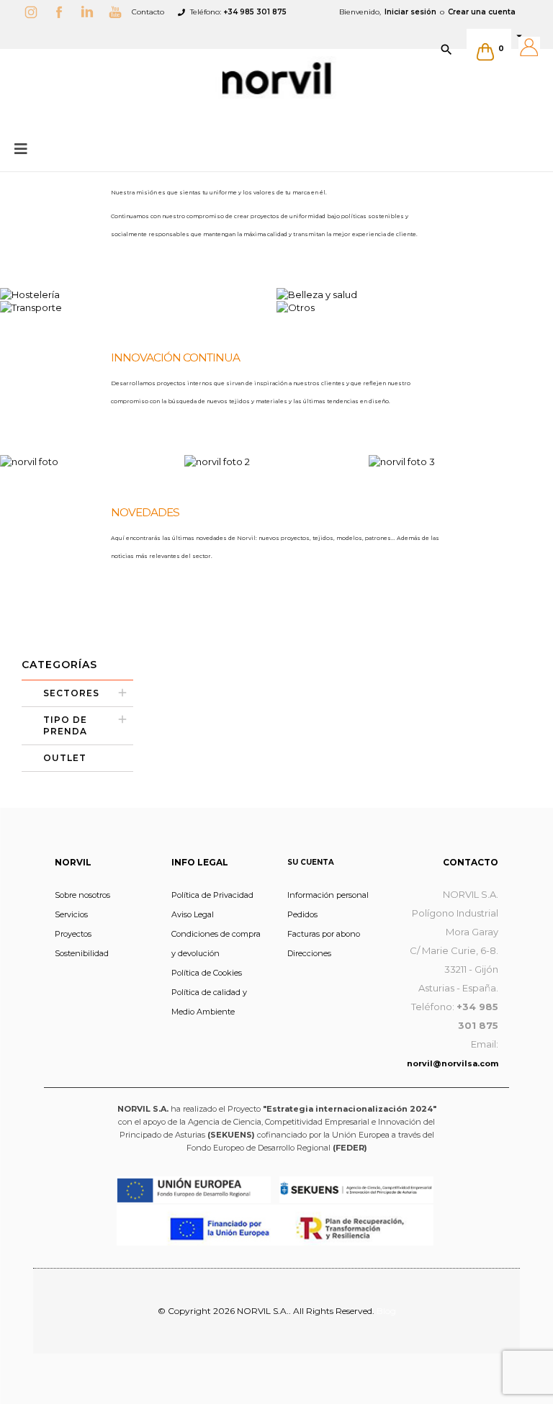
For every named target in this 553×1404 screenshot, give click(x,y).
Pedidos (302, 914)
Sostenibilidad (82, 953)
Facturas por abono (323, 934)
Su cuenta (310, 862)
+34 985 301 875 (255, 12)
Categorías (59, 664)
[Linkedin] (91, 12)
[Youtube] (119, 12)
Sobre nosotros (82, 895)
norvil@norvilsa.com (452, 1063)
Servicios (71, 914)
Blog (386, 1310)
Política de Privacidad (212, 895)
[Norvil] (276, 78)
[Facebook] (63, 12)
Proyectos (73, 934)
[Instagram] (35, 12)
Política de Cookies (206, 973)
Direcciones (309, 953)
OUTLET (64, 757)
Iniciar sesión (410, 12)
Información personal (328, 895)
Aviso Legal (192, 914)
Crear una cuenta (482, 12)
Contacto (148, 12)
